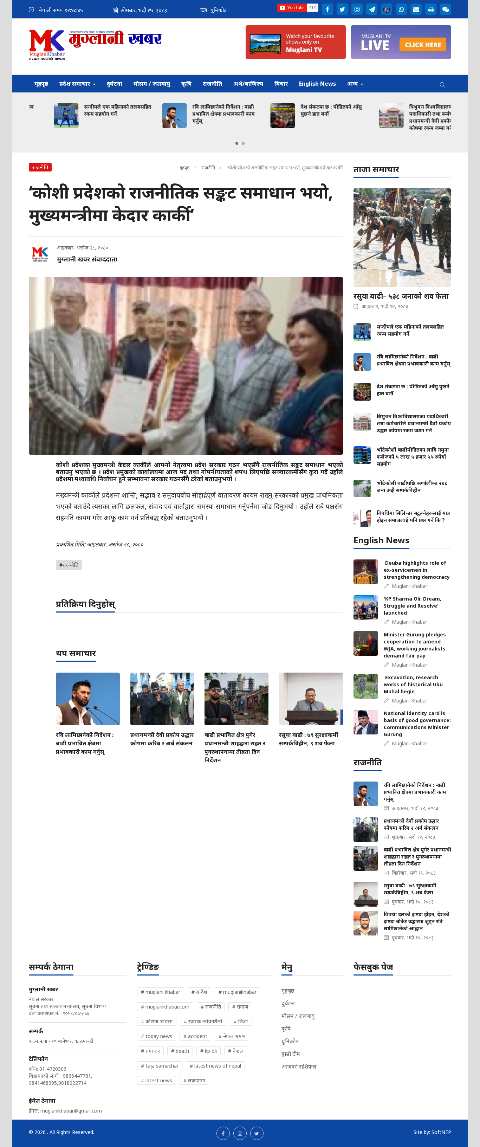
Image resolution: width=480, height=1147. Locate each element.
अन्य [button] (353, 84)
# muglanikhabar (238, 992)
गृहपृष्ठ (41, 84)
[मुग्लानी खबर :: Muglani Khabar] (96, 46)
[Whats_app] (401, 9)
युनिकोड (290, 1041)
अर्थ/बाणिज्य (248, 84)
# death (180, 1051)
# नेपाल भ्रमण (232, 1036)
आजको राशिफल (299, 1066)
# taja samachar (160, 1065)
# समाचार (150, 1051)
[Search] (442, 83)
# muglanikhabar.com (165, 1006)
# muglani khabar (160, 992)
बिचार (281, 84)
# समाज (240, 1006)
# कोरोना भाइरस (157, 1021)
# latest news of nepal (215, 1065)
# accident (195, 1036)
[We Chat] (445, 9)
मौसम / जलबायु (152, 84)
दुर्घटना (114, 84)
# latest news (156, 1080)
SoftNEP (441, 1132)
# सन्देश (199, 992)
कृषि (186, 84)
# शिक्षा (241, 1021)
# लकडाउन (194, 1080)
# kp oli (208, 1051)
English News (317, 84)
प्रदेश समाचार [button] (75, 84)
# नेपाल (235, 1051)
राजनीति (212, 84)
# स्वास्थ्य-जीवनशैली (203, 1021)
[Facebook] (327, 9)
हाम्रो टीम (290, 1054)
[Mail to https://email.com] (416, 9)
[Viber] (386, 9)
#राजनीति (68, 565)
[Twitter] (342, 9)
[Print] (430, 9)
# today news (156, 1036)
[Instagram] (357, 9)
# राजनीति (211, 1006)
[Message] (371, 9)
